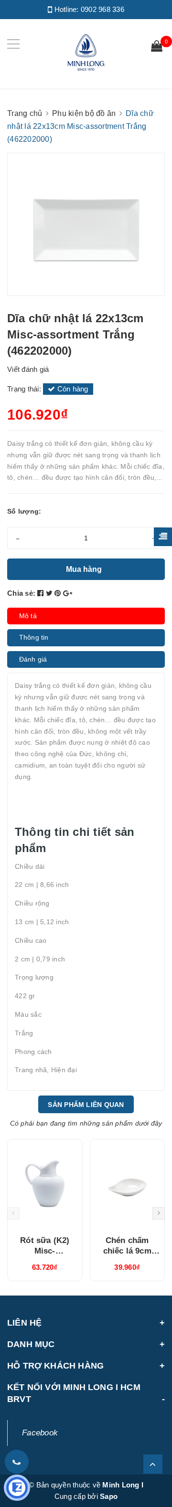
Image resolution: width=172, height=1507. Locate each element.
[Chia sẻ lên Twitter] (50, 593)
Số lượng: (24, 511)
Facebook (40, 1432)
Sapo (109, 1496)
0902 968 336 (102, 9)
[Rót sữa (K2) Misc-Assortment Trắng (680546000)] (45, 1183)
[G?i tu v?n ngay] (17, 1488)
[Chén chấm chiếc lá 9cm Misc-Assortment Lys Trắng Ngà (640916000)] (127, 1183)
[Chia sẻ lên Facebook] (41, 593)
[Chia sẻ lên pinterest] (58, 593)
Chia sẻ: (21, 593)
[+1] (67, 593)
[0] (156, 47)
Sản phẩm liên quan (86, 1104)
